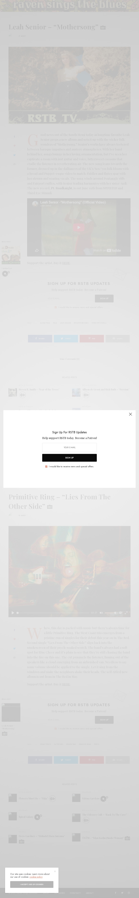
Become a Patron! (86, 438)
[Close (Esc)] (130, 415)
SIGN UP (69, 457)
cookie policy (36, 877)
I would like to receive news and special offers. (71, 467)
